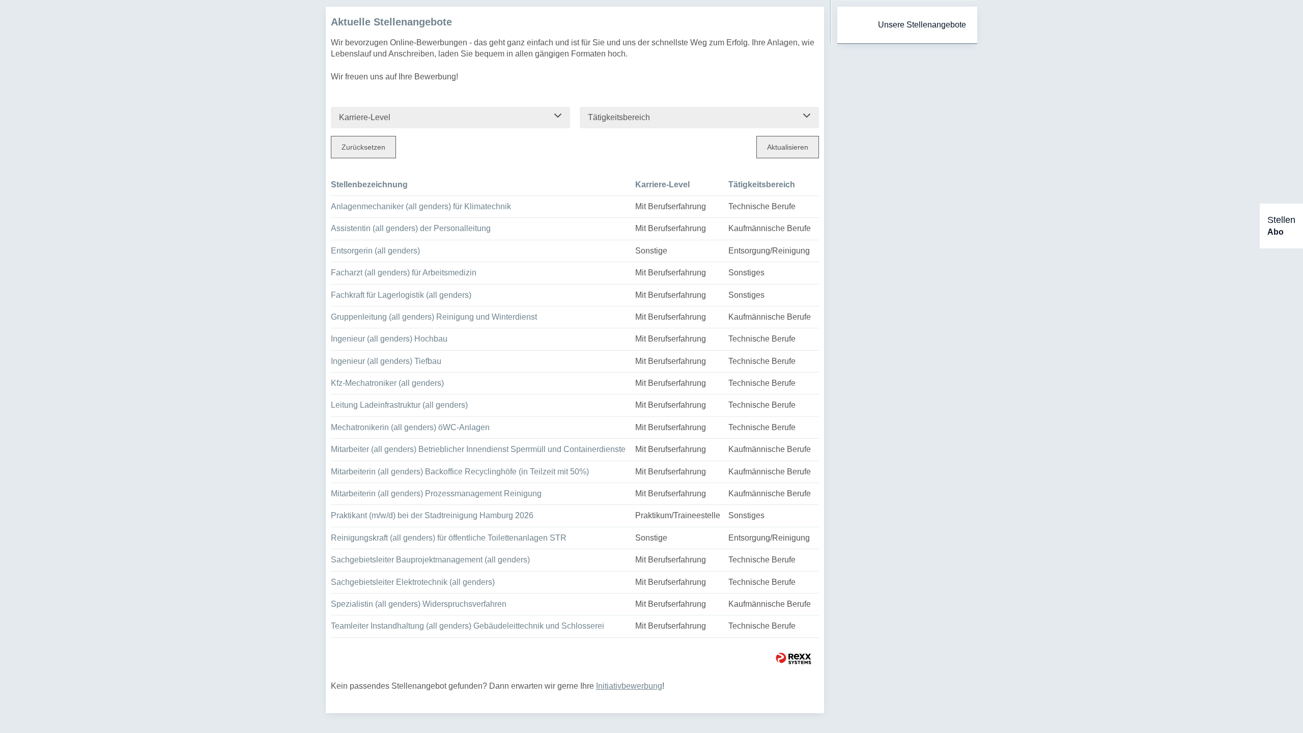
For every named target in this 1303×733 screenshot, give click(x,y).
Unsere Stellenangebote (922, 24)
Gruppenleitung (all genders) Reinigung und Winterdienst (434, 317)
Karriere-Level (662, 184)
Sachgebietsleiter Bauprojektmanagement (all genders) (430, 559)
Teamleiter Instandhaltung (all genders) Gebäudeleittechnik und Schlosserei (467, 626)
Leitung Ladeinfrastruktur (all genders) (399, 405)
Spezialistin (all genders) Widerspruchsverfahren (418, 604)
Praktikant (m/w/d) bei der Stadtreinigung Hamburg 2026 (432, 515)
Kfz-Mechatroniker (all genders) (387, 383)
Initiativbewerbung (629, 686)
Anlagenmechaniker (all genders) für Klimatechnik (421, 206)
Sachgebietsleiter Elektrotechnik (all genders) (413, 582)
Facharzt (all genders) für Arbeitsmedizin (403, 272)
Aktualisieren (787, 147)
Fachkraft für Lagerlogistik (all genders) (401, 295)
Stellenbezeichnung (369, 184)
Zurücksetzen (363, 147)
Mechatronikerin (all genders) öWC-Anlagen (410, 427)
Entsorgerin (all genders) (375, 250)
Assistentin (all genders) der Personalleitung (411, 228)
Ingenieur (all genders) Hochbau (389, 338)
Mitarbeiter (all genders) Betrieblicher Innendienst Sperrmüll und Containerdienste (478, 449)
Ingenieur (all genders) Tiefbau (386, 361)
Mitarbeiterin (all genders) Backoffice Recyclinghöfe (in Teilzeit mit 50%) (460, 471)
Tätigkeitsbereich (761, 184)
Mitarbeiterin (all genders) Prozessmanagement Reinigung (436, 493)
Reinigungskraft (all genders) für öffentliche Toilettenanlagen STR (448, 537)
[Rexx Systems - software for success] (793, 658)
